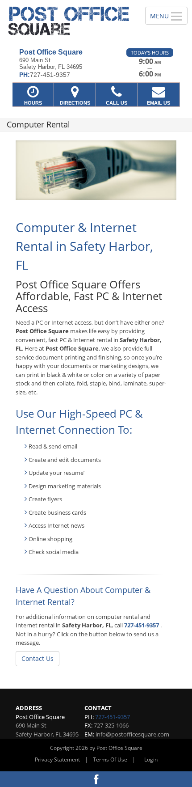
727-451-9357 (141, 625)
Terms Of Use (110, 759)
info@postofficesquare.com (132, 734)
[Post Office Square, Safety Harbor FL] (68, 20)
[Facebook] (96, 779)
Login (151, 759)
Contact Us (37, 658)
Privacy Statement (57, 759)
